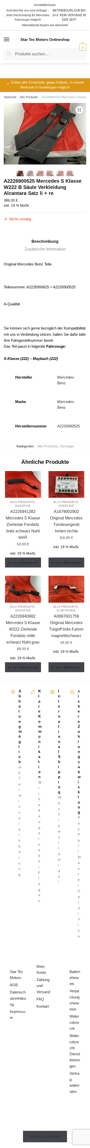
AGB (14, 985)
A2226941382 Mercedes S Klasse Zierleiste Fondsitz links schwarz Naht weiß (23, 524)
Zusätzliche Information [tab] (45, 249)
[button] (79, 110)
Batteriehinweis (75, 978)
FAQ (40, 999)
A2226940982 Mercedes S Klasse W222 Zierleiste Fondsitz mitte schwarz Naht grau (23, 629)
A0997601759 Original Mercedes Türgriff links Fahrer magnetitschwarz (66, 626)
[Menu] (7, 40)
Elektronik (66, 610)
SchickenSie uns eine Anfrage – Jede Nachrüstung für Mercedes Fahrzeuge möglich (28, 15)
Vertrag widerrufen (45, 1136)
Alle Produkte (29, 97)
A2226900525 (68, 426)
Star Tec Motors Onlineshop (45, 39)
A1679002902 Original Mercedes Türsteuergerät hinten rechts (66, 521)
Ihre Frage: (23, 74)
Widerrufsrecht (74, 1022)
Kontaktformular (45, 5)
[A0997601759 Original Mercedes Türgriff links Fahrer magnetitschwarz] (66, 589)
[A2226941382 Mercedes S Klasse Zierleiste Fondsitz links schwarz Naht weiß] (23, 484)
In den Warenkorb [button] (23, 563)
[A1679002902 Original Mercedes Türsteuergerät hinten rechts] (66, 484)
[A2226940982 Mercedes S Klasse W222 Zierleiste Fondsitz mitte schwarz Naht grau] (23, 589)
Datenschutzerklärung (18, 998)
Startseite (10, 97)
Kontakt (42, 1006)
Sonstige (67, 446)
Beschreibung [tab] (45, 241)
